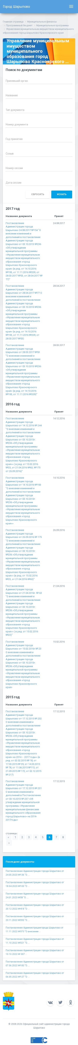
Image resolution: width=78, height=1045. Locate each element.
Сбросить (37, 194)
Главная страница (13, 21)
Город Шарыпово (16, 6)
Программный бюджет (19, 25)
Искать (61, 194)
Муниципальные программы (52, 25)
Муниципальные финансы (42, 21)
